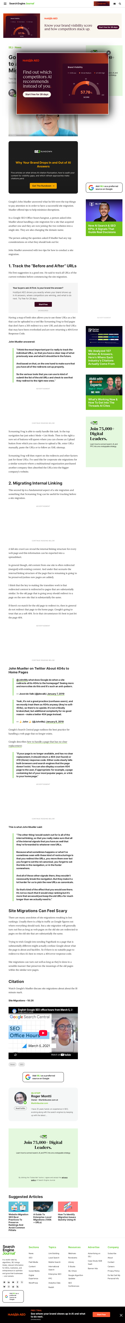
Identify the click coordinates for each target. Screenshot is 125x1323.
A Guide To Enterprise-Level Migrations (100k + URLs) (42, 1218)
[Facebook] (17, 1282)
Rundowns (72, 1258)
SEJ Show (72, 1271)
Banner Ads (93, 1268)
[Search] (120, 3)
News (12, 1064)
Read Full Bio (20, 1108)
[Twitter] (22, 1282)
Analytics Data (54, 1283)
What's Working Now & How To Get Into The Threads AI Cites (103, 402)
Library (71, 1262)
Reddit (51, 1287)
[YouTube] (13, 1282)
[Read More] (104, 336)
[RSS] (17, 1286)
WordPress (33, 1283)
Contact (111, 1262)
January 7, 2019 (55, 693)
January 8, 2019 (55, 721)
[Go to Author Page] (12, 93)
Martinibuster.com (39, 1103)
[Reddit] (13, 1286)
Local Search (53, 1258)
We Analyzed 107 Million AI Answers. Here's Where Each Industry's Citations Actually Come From (101, 357)
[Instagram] (8, 1286)
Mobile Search (54, 1262)
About (110, 1258)
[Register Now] (104, 210)
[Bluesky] (4, 1286)
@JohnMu (22, 679)
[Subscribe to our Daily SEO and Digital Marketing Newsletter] (114, 3)
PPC (50, 1278)
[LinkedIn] (8, 1282)
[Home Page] (22, 3)
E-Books (71, 1266)
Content (32, 1266)
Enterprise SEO (54, 1274)
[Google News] (4, 1282)
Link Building (53, 1253)
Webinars (72, 1253)
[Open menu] (5, 3)
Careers (111, 1266)
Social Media (34, 1271)
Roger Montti (41, 1096)
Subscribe (112, 1253)
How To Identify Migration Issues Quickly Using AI (67, 1217)
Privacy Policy (113, 1271)
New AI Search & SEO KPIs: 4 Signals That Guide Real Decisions (102, 229)
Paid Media (33, 1262)
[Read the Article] (18, 1207)
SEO (21, 1064)
